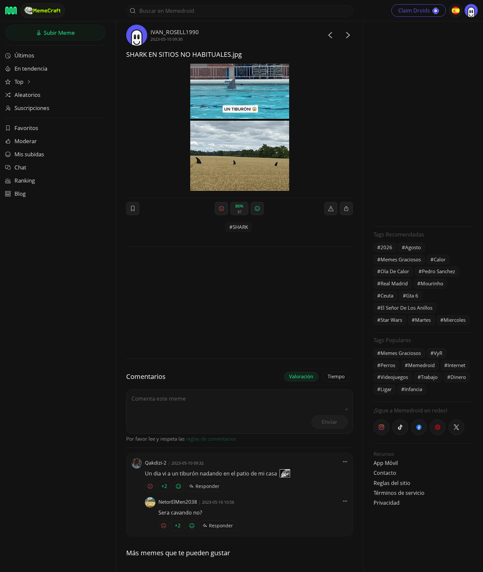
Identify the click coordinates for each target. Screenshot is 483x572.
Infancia (413, 389)
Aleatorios (27, 95)
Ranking (24, 180)
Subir (58, 32)
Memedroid (421, 365)
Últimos (24, 55)
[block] (346, 208)
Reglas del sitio (392, 483)
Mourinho (432, 283)
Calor (440, 259)
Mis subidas (29, 154)
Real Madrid (394, 283)
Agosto (413, 247)
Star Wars (391, 320)
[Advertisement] (423, 123)
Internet (456, 365)
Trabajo (429, 377)
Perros (387, 365)
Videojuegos (394, 377)
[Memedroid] (11, 10)
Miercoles (455, 320)
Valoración (301, 376)
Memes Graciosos (400, 259)
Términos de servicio (399, 492)
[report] (330, 208)
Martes (423, 320)
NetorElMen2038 (177, 501)
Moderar (25, 141)
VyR (438, 353)
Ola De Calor (394, 271)
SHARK (240, 227)
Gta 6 (412, 295)
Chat (20, 167)
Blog (20, 193)
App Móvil (386, 463)
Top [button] (19, 81)
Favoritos (26, 128)
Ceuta (386, 295)
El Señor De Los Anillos (406, 307)
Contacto (385, 472)
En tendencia (30, 68)
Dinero (458, 377)
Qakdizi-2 (156, 462)
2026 (386, 247)
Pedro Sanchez (438, 271)
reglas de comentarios (211, 438)
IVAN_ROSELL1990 (174, 32)
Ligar (386, 389)
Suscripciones (31, 108)
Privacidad (387, 502)
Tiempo (336, 376)
